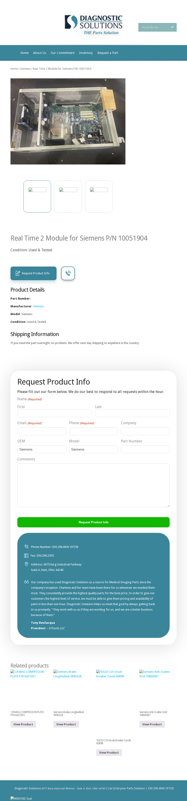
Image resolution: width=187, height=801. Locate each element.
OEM (21, 441)
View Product (23, 724)
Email (29, 423)
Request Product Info (36, 273)
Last (98, 407)
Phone (81, 423)
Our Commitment (63, 53)
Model (74, 441)
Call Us (68, 273)
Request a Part (107, 53)
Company (128, 423)
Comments (26, 459)
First (21, 407)
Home (24, 53)
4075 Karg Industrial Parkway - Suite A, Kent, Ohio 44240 (73, 788)
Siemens (25, 68)
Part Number (132, 441)
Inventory (86, 53)
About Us (39, 53)
